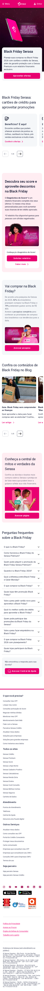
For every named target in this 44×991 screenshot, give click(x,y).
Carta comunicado (10, 845)
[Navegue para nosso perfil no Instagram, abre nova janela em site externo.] (4, 887)
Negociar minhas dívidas (12, 713)
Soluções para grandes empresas (15, 740)
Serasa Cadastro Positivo (12, 770)
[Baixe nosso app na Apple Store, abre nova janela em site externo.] (9, 894)
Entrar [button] (39, 4)
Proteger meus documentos (13, 841)
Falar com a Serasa (10, 724)
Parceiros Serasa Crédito (12, 728)
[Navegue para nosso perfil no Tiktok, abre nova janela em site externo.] (10, 887)
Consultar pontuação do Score (14, 709)
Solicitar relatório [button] (22, 258)
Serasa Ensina (8, 781)
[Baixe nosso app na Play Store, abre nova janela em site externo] (25, 894)
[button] (5, 154)
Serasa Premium (9, 758)
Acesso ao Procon (10, 927)
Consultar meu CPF (10, 701)
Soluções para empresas (12, 736)
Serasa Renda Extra (10, 777)
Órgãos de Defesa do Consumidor (15, 931)
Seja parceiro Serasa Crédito (13, 875)
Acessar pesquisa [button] (22, 348)
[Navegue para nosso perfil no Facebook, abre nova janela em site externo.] (28, 887)
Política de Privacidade (11, 924)
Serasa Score (8, 762)
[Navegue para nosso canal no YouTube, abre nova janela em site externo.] (16, 887)
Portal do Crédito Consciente (14, 837)
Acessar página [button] (22, 515)
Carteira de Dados (9, 797)
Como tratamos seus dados (13, 744)
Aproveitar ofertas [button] (22, 76)
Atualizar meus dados (11, 732)
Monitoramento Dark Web (12, 720)
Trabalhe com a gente (11, 935)
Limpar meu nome (10, 705)
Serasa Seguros (9, 793)
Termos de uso (8, 861)
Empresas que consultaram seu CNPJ (17, 853)
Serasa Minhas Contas (11, 789)
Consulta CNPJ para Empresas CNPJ (17, 857)
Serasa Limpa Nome (10, 766)
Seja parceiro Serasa (10, 871)
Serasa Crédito (8, 754)
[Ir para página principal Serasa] (22, 4)
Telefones (6, 811)
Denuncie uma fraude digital (13, 819)
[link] (14, 142)
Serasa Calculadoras (11, 774)
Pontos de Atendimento (12, 807)
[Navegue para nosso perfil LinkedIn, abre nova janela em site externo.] (34, 887)
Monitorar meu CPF (10, 716)
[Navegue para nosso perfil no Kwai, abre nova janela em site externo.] (40, 887)
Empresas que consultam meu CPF (16, 849)
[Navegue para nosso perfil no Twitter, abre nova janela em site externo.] (22, 887)
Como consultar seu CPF (12, 834)
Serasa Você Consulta (11, 785)
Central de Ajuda (9, 815)
